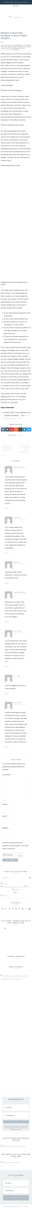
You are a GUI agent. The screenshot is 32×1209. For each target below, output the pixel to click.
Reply (7, 508)
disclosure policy (6, 50)
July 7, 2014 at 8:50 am (20, 468)
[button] (16, 939)
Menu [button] (17, 6)
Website (5, 828)
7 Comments (20, 435)
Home (27, 1206)
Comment (6, 775)
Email (5, 816)
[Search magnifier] (30, 877)
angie (15, 675)
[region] (16, 939)
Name (5, 804)
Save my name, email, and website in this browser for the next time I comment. (15, 846)
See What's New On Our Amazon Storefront (16, 2)
